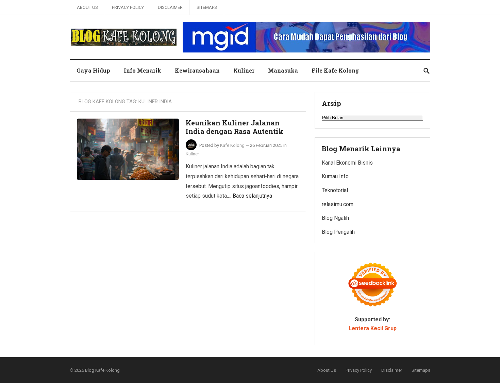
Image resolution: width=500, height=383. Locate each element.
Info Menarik (142, 70)
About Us (87, 7)
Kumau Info (335, 176)
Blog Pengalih (338, 232)
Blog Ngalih (335, 218)
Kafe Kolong (232, 145)
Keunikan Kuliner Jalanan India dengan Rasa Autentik (234, 127)
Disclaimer (170, 7)
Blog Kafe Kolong (102, 370)
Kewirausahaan (197, 70)
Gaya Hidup (93, 70)
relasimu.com (337, 204)
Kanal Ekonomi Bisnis (347, 162)
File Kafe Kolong (335, 70)
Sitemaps (207, 7)
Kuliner (243, 70)
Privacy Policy (128, 7)
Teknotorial (335, 190)
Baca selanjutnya (252, 196)
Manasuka (283, 70)
